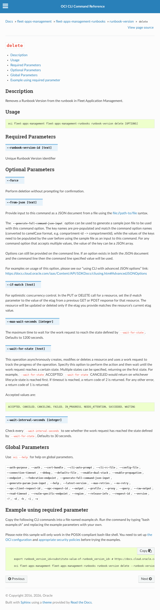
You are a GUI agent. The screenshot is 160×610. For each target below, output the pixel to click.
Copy (144, 551)
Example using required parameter (35, 80)
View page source (141, 27)
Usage (14, 60)
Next (145, 579)
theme (47, 602)
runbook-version (122, 21)
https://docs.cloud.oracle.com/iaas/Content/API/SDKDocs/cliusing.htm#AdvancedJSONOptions (76, 273)
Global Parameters (24, 75)
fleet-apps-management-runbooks (80, 21)
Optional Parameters (25, 70)
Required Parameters (25, 65)
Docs (9, 21)
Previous (18, 579)
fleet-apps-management (34, 21)
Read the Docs (81, 602)
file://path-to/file (125, 213)
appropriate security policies (59, 540)
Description (19, 55)
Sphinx (26, 602)
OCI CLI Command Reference (83, 6)
